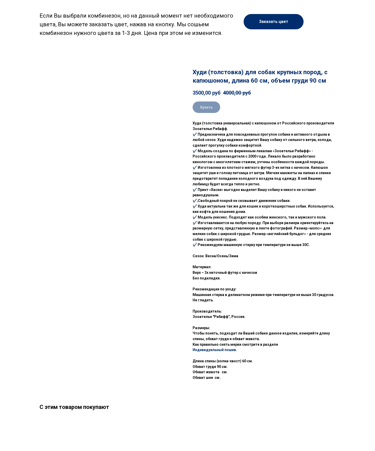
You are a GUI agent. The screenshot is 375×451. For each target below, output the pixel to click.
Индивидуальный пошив (214, 350)
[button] (274, 21)
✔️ (195, 201)
